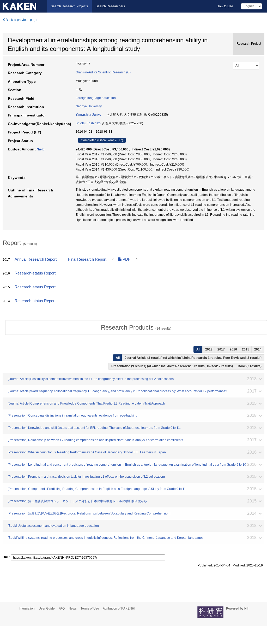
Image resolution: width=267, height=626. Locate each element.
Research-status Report (35, 273)
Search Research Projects (69, 6)
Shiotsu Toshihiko (88, 123)
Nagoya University (89, 106)
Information (27, 608)
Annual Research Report (36, 259)
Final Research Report (87, 259)
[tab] (136, 327)
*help (40, 149)
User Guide (47, 608)
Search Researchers (110, 6)
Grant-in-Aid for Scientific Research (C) (103, 72)
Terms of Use (90, 608)
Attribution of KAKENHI (119, 608)
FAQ (62, 608)
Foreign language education (96, 98)
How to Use (225, 6)
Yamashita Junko (88, 114)
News (73, 608)
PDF (126, 259)
